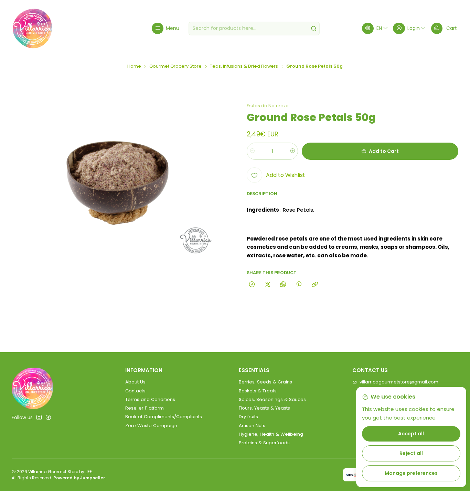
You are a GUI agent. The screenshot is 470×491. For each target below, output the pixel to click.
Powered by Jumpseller (79, 478)
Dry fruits (248, 416)
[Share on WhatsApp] (283, 285)
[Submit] (314, 28)
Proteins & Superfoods (264, 442)
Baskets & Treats (258, 391)
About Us (135, 382)
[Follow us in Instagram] (39, 417)
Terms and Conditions (150, 399)
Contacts (135, 391)
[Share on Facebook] (252, 285)
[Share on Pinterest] (299, 285)
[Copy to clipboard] (314, 285)
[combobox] (254, 28)
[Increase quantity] (292, 151)
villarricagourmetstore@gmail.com (399, 382)
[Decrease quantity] (252, 151)
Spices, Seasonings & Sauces (272, 399)
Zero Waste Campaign (151, 425)
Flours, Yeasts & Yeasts (264, 408)
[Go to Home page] (32, 28)
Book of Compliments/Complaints (163, 416)
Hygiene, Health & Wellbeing (271, 434)
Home (134, 66)
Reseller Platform (144, 408)
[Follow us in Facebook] (48, 417)
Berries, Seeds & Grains (265, 382)
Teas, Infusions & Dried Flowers (244, 66)
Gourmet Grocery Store (175, 66)
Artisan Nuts (252, 425)
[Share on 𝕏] (267, 285)
